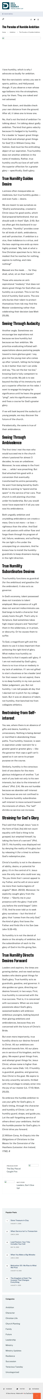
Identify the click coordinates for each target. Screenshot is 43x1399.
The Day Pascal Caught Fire (14, 1169)
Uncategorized (12, 1372)
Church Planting (13, 1324)
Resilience (10, 1356)
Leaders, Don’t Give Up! (25, 1185)
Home (4, 32)
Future (9, 1334)
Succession (11, 1361)
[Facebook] (31, 19)
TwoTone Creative (31, 1393)
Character (10, 1313)
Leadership (11, 1340)
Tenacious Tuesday (14, 1367)
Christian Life (12, 1318)
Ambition (12, 32)
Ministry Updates (13, 1351)
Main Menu (8, 14)
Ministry (9, 1345)
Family (9, 1329)
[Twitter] (34, 19)
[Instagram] (38, 19)
